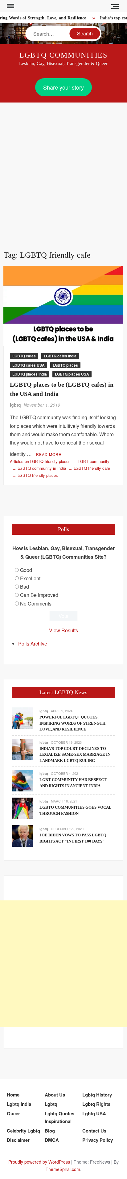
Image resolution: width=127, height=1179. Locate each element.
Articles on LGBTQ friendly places (40, 461)
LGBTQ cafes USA (28, 365)
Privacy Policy (97, 1140)
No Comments (35, 603)
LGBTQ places (65, 365)
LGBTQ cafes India (60, 356)
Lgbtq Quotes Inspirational (59, 1117)
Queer (13, 1113)
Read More (48, 454)
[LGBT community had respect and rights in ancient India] (22, 779)
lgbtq (15, 405)
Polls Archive (32, 643)
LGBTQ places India (29, 374)
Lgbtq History (97, 1094)
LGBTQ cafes (24, 356)
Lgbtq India (19, 1104)
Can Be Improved (39, 594)
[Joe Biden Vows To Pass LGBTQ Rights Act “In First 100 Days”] (22, 835)
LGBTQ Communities (63, 55)
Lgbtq (51, 1104)
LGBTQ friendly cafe (92, 468)
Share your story (63, 87)
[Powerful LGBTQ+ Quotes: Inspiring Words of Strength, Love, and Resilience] (22, 717)
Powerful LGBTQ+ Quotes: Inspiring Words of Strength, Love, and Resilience (72, 723)
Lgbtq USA (94, 1113)
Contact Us (94, 1130)
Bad (24, 586)
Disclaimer (18, 1140)
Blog (50, 1130)
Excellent (30, 578)
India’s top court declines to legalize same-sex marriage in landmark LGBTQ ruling (74, 754)
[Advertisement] (63, 169)
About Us (55, 1094)
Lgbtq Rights (96, 1104)
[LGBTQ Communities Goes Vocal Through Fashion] (22, 807)
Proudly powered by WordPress (39, 1162)
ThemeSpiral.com (63, 1169)
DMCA (52, 1140)
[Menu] (10, 6)
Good (26, 569)
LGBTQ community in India (42, 468)
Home (13, 1094)
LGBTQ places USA (72, 374)
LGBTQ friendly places (38, 475)
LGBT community (93, 461)
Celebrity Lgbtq (23, 1130)
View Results (63, 630)
